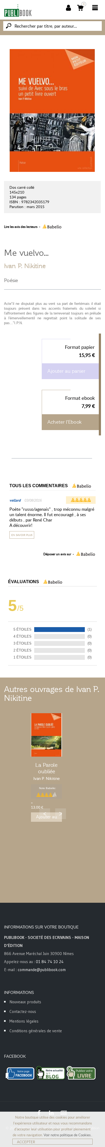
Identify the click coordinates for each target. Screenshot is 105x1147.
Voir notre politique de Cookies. (68, 1135)
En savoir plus (21, 535)
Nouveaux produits (25, 1001)
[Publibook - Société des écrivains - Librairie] (18, 10)
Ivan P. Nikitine (25, 265)
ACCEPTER (26, 1141)
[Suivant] (60, 813)
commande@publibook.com (42, 969)
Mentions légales (23, 1021)
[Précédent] (44, 813)
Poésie (11, 280)
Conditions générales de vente (35, 1030)
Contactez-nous (22, 1011)
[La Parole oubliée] (46, 735)
